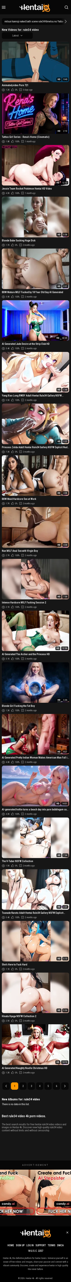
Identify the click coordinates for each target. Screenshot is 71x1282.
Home (10, 1245)
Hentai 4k (30, 1278)
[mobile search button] (66, 7)
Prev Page (6, 1086)
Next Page (65, 1086)
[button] (65, 21)
